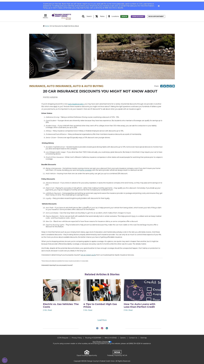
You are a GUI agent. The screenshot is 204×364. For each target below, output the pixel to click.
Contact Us (133, 338)
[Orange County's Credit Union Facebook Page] (161, 86)
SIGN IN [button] (124, 16)
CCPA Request (62, 338)
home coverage (86, 170)
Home (47, 26)
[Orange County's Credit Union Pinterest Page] (170, 86)
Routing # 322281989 (93, 338)
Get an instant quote (88, 255)
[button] (159, 6)
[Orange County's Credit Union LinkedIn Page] (167, 86)
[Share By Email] (173, 86)
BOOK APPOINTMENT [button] (156, 16)
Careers (123, 338)
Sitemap (143, 338)
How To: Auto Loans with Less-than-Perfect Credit (139, 305)
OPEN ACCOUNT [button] (138, 16)
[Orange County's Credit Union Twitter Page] (164, 86)
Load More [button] (102, 320)
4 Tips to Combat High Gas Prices (100, 305)
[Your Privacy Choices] (4, 360)
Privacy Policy (77, 338)
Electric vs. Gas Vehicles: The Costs (61, 305)
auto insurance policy (76, 104)
